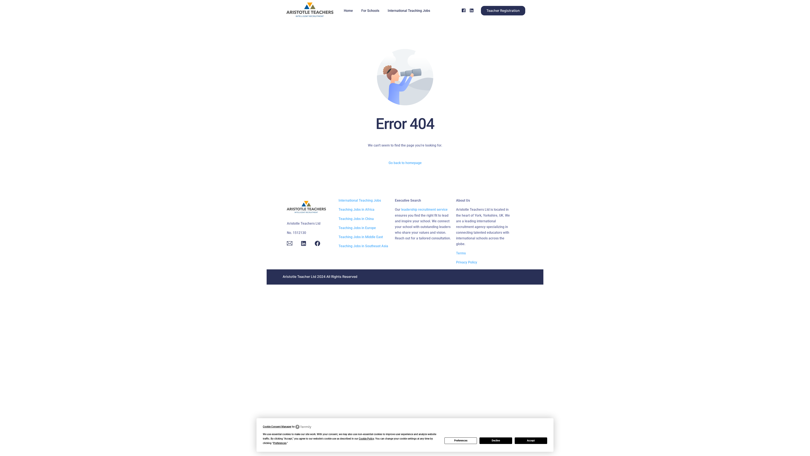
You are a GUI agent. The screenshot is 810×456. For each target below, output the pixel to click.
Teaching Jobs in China (356, 219)
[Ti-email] (289, 243)
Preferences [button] (279, 443)
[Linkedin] (303, 243)
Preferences (460, 440)
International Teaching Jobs (360, 200)
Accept (531, 440)
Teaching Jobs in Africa (356, 210)
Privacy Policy (466, 262)
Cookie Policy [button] (366, 438)
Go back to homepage (405, 163)
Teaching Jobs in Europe (357, 228)
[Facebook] (464, 10)
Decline (496, 440)
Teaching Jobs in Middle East (361, 237)
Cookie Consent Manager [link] (277, 426)
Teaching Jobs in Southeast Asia (363, 246)
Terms (461, 253)
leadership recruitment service (424, 210)
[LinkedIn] (472, 10)
